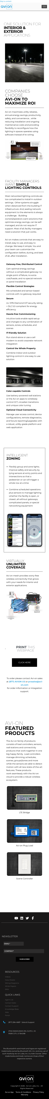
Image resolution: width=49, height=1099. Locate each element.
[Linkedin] (21, 918)
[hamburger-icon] (44, 6)
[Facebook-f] (32, 918)
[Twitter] (27, 918)
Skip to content (5, 1)
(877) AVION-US (17, 681)
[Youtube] (16, 918)
